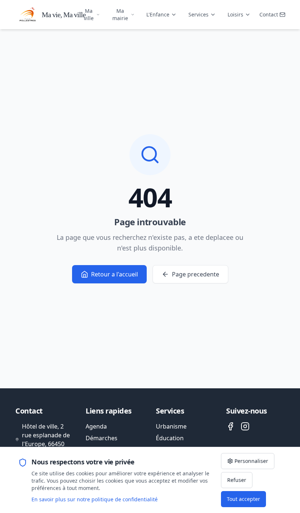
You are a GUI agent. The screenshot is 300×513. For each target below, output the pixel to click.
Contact (268, 14)
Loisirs (235, 14)
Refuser (236, 479)
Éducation (170, 438)
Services (198, 14)
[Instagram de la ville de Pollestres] (245, 426)
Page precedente (195, 274)
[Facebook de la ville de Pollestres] (230, 426)
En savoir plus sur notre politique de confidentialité (94, 499)
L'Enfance (157, 14)
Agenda (96, 426)
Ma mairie (120, 14)
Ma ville (89, 14)
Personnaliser (251, 460)
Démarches (101, 438)
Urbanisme (171, 426)
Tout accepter (243, 498)
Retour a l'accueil (114, 274)
